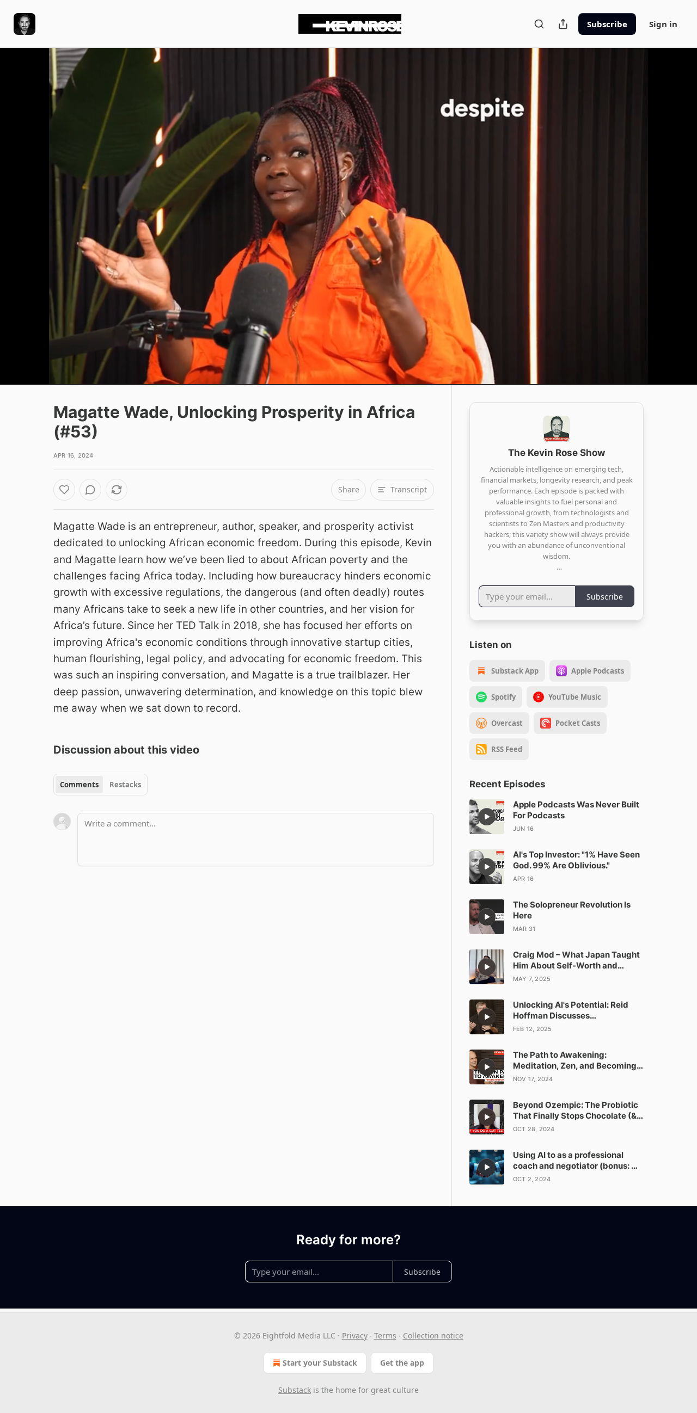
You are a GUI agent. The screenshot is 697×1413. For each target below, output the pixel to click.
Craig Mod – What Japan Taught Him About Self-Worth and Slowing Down (576, 960)
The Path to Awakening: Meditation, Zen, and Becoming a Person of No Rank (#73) (578, 1060)
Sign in (663, 23)
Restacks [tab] (125, 784)
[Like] (64, 490)
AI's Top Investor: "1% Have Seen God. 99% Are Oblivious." (576, 860)
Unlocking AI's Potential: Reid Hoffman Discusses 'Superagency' (570, 1010)
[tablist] (100, 784)
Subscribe (607, 23)
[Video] (27, 204)
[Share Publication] (563, 24)
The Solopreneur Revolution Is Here (572, 910)
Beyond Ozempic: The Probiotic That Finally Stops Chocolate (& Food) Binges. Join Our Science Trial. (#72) (575, 1110)
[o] (487, 816)
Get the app (402, 1363)
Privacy (355, 1335)
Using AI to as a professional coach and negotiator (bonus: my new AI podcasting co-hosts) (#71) (578, 1160)
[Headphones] (27, 228)
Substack (294, 1390)
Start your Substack (320, 1363)
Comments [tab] (79, 784)
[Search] (539, 24)
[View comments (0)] (671, 216)
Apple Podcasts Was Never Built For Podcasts (576, 809)
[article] (556, 816)
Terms (385, 1335)
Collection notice (433, 1335)
